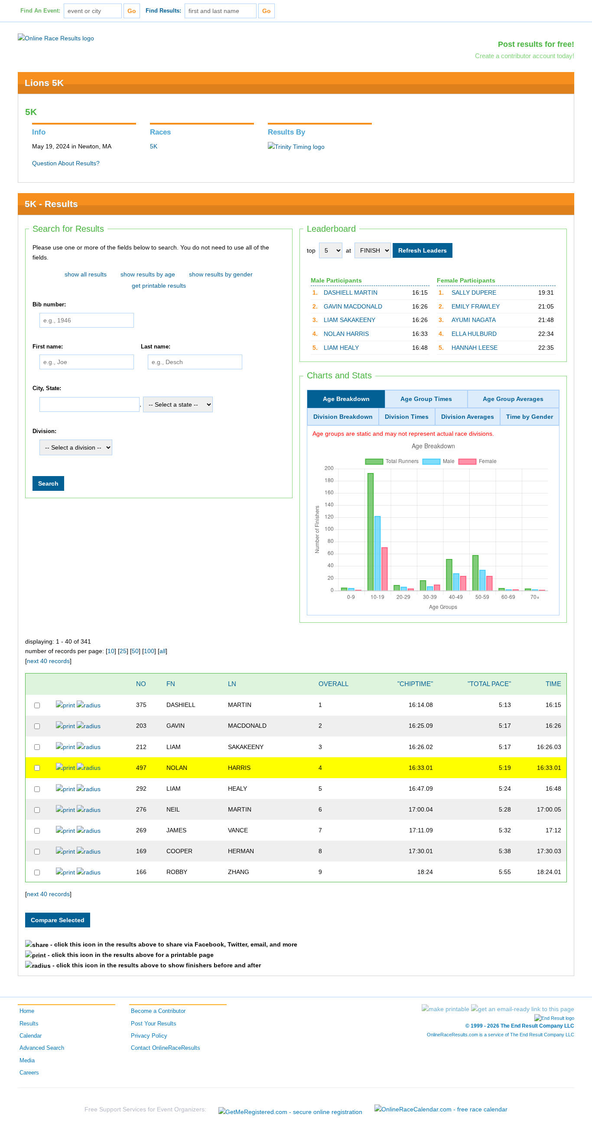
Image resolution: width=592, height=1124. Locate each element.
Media (27, 1061)
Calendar (31, 1036)
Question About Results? (66, 163)
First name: (48, 347)
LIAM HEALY (341, 347)
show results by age (147, 274)
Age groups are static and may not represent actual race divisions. (403, 433)
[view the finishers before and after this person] (89, 704)
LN (232, 683)
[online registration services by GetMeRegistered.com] (290, 1109)
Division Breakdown (343, 416)
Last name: (155, 347)
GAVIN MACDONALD (353, 306)
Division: (44, 431)
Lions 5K (44, 83)
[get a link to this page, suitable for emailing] (522, 1009)
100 (149, 650)
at (348, 250)
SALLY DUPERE (474, 292)
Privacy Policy (149, 1036)
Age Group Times (426, 398)
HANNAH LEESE (475, 347)
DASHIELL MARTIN (350, 292)
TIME (553, 683)
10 (110, 650)
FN (170, 683)
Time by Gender (529, 416)
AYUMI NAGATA (474, 319)
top (311, 250)
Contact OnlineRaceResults (165, 1048)
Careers (29, 1073)
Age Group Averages (513, 398)
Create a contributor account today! (524, 55)
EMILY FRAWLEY (476, 306)
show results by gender (221, 274)
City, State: (47, 388)
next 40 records (48, 660)
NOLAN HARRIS (346, 333)
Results (29, 1024)
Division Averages (467, 416)
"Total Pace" (489, 683)
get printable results (159, 285)
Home (27, 1011)
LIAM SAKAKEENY (349, 319)
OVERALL (333, 683)
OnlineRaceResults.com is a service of (500, 1034)
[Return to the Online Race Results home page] (56, 37)
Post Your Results (153, 1024)
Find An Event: (40, 11)
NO (141, 683)
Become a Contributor (158, 1011)
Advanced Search (42, 1048)
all (162, 650)
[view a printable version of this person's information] (65, 704)
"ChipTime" (415, 683)
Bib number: (49, 305)
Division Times (407, 416)
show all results (86, 274)
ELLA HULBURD (474, 333)
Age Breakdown (346, 398)
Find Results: (163, 11)
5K (153, 146)
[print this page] (445, 1009)
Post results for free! (536, 44)
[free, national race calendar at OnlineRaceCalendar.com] (440, 1109)
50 (135, 650)
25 (123, 650)
